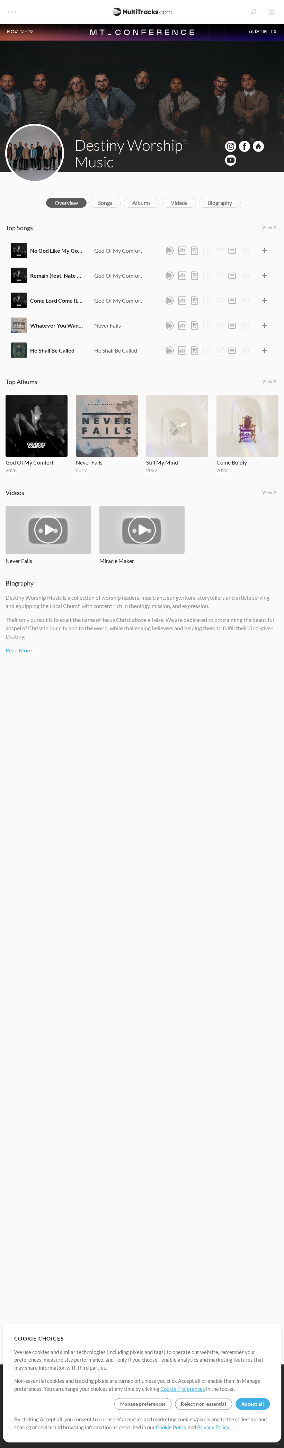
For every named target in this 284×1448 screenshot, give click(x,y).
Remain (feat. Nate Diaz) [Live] (57, 275)
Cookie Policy (171, 1427)
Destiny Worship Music (128, 153)
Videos (179, 202)
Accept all (252, 1404)
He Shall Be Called (52, 350)
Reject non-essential (203, 1404)
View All (270, 227)
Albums (141, 202)
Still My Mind (162, 462)
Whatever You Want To (57, 325)
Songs (105, 202)
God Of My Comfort (118, 250)
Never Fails (107, 325)
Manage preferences (143, 1404)
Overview (66, 202)
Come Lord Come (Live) (57, 300)
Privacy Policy (213, 1427)
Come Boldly (231, 462)
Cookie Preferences (182, 1389)
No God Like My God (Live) (57, 250)
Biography (219, 202)
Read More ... (21, 650)
